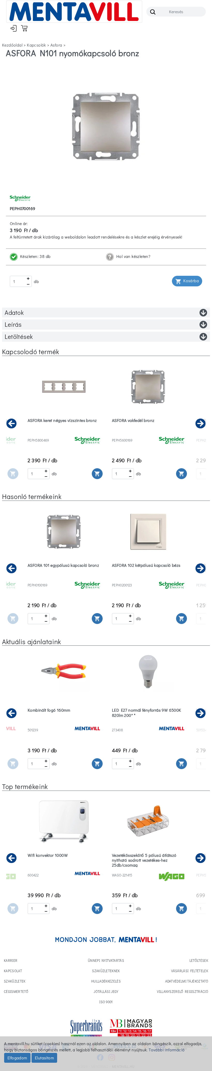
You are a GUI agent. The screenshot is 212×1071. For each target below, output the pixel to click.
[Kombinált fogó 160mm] (64, 723)
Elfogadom (17, 1057)
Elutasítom (44, 1057)
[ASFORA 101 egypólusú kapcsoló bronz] (64, 578)
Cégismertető (16, 991)
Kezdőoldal (12, 45)
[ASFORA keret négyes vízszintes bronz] (64, 433)
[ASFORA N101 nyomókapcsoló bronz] (106, 125)
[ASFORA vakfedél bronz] (148, 433)
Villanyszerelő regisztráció (182, 991)
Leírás (13, 324)
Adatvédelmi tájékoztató (186, 981)
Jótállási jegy (106, 991)
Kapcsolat (13, 971)
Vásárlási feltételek (189, 971)
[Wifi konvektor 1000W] (64, 868)
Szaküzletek (15, 981)
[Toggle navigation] (74, 12)
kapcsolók (36, 45)
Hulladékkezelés (106, 981)
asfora (56, 45)
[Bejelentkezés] (13, 28)
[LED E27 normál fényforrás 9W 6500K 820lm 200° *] (148, 723)
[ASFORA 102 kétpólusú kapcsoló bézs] (148, 578)
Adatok (14, 312)
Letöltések (19, 336)
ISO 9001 (106, 1002)
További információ (167, 1049)
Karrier (10, 960)
